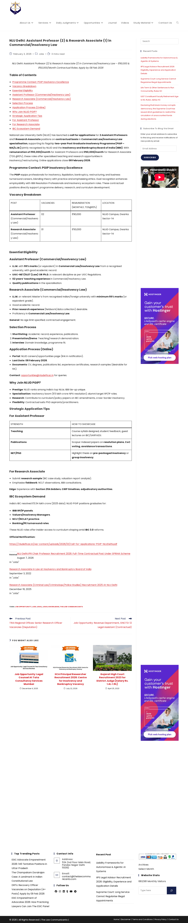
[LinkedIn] (64, 891)
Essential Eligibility (22, 90)
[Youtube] (71, 891)
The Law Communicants (71, 606)
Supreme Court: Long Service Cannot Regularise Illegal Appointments (113, 896)
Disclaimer (125, 919)
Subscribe (150, 157)
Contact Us (173, 919)
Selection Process (22, 103)
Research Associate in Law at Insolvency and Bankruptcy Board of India (50, 569)
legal (39, 606)
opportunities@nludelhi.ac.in (37, 375)
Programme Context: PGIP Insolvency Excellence (40, 82)
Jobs (41, 54)
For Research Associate (26, 124)
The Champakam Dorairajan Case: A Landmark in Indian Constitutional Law (28, 877)
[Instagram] (60, 891)
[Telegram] (75, 891)
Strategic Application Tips (27, 116)
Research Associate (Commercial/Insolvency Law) (41, 99)
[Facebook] (56, 891)
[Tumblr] (67, 891)
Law (34, 606)
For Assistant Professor (25, 120)
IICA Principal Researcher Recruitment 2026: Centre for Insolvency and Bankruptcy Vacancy (70, 679)
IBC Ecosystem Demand (26, 128)
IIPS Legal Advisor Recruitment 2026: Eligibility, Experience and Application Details (158, 70)
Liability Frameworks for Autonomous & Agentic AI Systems (111, 867)
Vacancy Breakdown (24, 86)
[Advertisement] (160, 238)
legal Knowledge (51, 606)
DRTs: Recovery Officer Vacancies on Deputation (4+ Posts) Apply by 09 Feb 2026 (29, 889)
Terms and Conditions (142, 919)
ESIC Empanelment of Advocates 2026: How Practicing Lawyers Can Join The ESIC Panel (30, 902)
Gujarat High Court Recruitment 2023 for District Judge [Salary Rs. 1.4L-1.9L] (112, 679)
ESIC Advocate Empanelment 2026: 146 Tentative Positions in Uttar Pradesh (29, 864)
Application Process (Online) (29, 107)
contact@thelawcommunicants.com (76, 878)
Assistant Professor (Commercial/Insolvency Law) (41, 94)
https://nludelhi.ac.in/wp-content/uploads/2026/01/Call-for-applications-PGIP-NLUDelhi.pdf (63, 544)
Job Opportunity (23, 606)
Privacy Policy (161, 919)
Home (116, 919)
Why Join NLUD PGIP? (24, 111)
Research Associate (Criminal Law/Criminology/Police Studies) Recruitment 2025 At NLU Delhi (63, 585)
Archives (143, 864)
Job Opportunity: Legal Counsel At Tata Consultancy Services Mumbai (29, 679)
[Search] (171, 890)
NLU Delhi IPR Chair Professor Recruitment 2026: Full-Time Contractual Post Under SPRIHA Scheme (73, 553)
